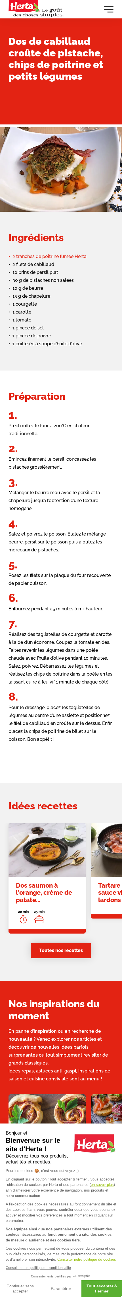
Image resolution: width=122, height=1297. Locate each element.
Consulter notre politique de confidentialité (38, 1268)
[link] (47, 878)
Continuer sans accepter (20, 1288)
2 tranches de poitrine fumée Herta (49, 256)
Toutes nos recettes (61, 950)
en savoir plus (102, 1184)
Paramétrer (61, 1288)
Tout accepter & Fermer (102, 1288)
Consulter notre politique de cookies (86, 1259)
